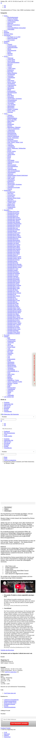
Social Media (10, 160)
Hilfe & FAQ (7, 405)
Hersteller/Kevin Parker (13, 327)
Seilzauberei (10, 97)
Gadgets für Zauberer (13, 20)
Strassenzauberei (11, 165)
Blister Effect (10, 121)
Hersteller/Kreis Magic (13, 284)
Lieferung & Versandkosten (11, 699)
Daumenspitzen (11, 341)
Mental (9, 49)
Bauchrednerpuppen (12, 17)
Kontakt (6, 410)
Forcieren (9, 143)
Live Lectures (11, 40)
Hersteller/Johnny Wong (13, 308)
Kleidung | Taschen (12, 383)
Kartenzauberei (11, 91)
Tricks (5, 113)
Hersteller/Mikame (12, 302)
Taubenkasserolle (11, 169)
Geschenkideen (11, 22)
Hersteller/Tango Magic (13, 253)
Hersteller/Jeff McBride (13, 273)
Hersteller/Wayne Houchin (14, 264)
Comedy (9, 67)
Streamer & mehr (11, 366)
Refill (8, 386)
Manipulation (10, 106)
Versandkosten (8, 411)
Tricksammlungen (12, 100)
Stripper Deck (11, 204)
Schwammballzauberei (13, 62)
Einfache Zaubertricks (13, 136)
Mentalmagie (10, 88)
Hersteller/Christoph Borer (14, 223)
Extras (5, 15)
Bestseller (6, 32)
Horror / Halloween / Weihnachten (16, 148)
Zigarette (9, 189)
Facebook (3, 728)
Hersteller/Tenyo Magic (13, 315)
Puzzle (9, 157)
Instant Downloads (12, 38)
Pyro (8, 356)
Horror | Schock (11, 82)
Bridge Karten (11, 205)
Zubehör (6, 336)
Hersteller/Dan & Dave (13, 320)
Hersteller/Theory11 (12, 255)
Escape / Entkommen (13, 137)
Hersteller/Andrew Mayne (14, 258)
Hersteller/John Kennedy (14, 249)
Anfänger (9, 115)
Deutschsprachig (11, 50)
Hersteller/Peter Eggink (13, 282)
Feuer (8, 372)
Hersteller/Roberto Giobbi (14, 256)
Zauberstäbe (10, 395)
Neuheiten (6, 41)
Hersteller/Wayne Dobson (14, 293)
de (1, 3)
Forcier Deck (10, 196)
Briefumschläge (11, 387)
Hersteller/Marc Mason (13, 220)
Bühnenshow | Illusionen (14, 127)
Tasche (9, 344)
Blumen (9, 122)
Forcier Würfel (11, 347)
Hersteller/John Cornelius (14, 324)
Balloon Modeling (12, 73)
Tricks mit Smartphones (13, 171)
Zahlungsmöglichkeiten (10, 701)
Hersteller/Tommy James (13, 329)
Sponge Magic (11, 61)
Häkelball (9, 378)
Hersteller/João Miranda (13, 222)
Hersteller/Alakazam (12, 276)
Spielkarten (10, 390)
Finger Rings (10, 80)
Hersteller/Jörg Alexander (14, 219)
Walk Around (10, 178)
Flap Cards (10, 345)
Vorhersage (10, 58)
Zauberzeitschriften (12, 47)
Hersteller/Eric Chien (13, 214)
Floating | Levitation (12, 109)
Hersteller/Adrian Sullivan (14, 309)
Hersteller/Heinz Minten (13, 247)
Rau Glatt (9, 351)
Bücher (6, 43)
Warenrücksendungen (9, 707)
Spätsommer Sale (8, 404)
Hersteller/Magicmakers (13, 240)
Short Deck (10, 193)
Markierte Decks (11, 201)
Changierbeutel (11, 339)
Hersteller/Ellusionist (12, 238)
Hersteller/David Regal (13, 259)
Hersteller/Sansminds (13, 330)
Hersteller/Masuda (12, 231)
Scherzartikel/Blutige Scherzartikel (16, 28)
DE (5, 5)
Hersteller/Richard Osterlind (14, 265)
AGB (5, 732)
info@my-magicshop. (10, 672)
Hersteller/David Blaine (13, 229)
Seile (8, 357)
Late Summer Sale (9, 396)
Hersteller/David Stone (13, 234)
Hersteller (6, 210)
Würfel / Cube (11, 177)
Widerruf (6, 735)
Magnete (9, 375)
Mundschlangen (11, 365)
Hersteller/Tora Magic (13, 314)
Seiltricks (9, 163)
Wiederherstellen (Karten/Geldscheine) (17, 175)
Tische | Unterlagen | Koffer (14, 381)
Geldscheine (10, 86)
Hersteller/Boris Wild (13, 303)
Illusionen (10, 53)
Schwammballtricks (12, 166)
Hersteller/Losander (12, 270)
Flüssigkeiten (10, 362)
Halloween (10, 23)
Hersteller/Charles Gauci (13, 232)
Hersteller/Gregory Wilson (14, 323)
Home (5, 457)
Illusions (9, 65)
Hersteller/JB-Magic (12, 290)
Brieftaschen (10, 124)
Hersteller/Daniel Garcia (13, 321)
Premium (9, 26)
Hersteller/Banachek (12, 262)
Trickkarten (10, 368)
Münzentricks (11, 183)
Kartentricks (10, 153)
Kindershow (10, 70)
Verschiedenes (11, 83)
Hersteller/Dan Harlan (13, 306)
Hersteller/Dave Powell (13, 226)
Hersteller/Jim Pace (12, 299)
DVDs (6, 56)
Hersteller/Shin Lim (12, 228)
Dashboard (7, 431)
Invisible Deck (11, 192)
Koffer (9, 360)
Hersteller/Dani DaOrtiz (13, 225)
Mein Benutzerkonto (9, 433)
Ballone (9, 377)
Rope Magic (10, 95)
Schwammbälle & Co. (13, 371)
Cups (8, 348)
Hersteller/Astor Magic (13, 277)
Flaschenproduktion (12, 140)
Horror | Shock (11, 110)
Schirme (9, 354)
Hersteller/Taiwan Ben (13, 211)
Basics (5, 31)
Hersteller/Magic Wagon (13, 317)
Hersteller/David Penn (13, 213)
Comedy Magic (11, 68)
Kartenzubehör (11, 359)
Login (5, 434)
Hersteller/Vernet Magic (13, 250)
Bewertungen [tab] (8, 510)
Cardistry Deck (11, 202)
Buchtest (9, 125)
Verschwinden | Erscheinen (14, 98)
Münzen (9, 94)
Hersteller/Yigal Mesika (13, 252)
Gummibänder (11, 77)
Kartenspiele (7, 190)
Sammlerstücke (11, 207)
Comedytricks (11, 130)
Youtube (8, 728)
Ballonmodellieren (12, 118)
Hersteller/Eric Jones (12, 268)
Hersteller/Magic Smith (13, 288)
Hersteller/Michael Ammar (14, 267)
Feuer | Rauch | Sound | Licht (15, 142)
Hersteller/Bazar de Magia (14, 237)
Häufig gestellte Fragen (10, 702)
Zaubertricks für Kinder (13, 187)
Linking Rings (11, 59)
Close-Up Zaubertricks (13, 128)
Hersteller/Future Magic (13, 246)
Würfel (9, 392)
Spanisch (9, 44)
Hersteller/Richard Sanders (14, 311)
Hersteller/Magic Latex (13, 287)
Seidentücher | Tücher (13, 162)
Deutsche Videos (8, 34)
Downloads (7, 35)
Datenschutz (7, 737)
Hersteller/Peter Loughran (14, 285)
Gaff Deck (10, 208)
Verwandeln (10, 103)
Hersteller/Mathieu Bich (13, 280)
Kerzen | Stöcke (11, 151)
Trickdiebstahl (11, 74)
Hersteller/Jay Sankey (13, 274)
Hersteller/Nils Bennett (13, 279)
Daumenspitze (11, 131)
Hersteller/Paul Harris (13, 271)
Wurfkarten (10, 350)
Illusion (9, 149)
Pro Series (6, 335)
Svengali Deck (11, 195)
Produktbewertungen (9, 704)
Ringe (9, 79)
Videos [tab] (6, 509)
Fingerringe (10, 76)
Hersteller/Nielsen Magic (14, 235)
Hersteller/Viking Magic (13, 332)
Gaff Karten (10, 342)
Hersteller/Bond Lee (12, 216)
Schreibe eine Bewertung (7, 650)
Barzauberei (10, 116)
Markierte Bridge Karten (13, 198)
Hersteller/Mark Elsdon (13, 217)
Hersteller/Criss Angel (13, 326)
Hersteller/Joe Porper (12, 305)
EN (5, 7)
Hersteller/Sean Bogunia (13, 241)
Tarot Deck (10, 199)
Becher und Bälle (12, 119)
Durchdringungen (12, 92)
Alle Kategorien (14, 414)
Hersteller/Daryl (11, 297)
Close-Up (9, 55)
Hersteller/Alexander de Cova (15, 318)
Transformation (11, 101)
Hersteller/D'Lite (11, 294)
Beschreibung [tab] (8, 507)
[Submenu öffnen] (8, 43)
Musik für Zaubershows (13, 25)
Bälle (8, 338)
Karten (9, 52)
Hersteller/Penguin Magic (14, 312)
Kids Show (10, 71)
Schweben (10, 112)
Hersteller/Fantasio (12, 261)
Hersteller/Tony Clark (13, 291)
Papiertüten (10, 353)
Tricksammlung (11, 172)
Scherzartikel (10, 29)
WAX (8, 393)
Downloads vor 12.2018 (13, 37)
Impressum (7, 734)
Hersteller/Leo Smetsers (13, 333)
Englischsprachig (11, 46)
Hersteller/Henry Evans (13, 300)
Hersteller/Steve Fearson (13, 244)
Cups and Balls (11, 104)
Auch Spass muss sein (10, 693)
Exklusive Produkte (12, 18)
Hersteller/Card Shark (13, 243)
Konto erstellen (8, 436)
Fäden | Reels (10, 374)
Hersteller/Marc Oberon (13, 296)
